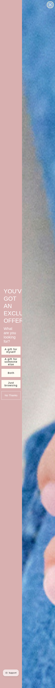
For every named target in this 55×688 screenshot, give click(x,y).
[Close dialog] (50, 4)
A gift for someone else (11, 362)
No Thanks (11, 395)
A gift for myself (11, 350)
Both (11, 372)
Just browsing (11, 384)
